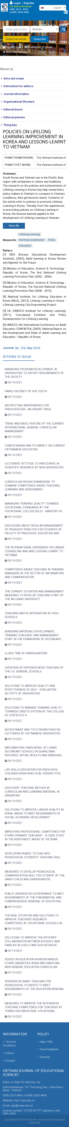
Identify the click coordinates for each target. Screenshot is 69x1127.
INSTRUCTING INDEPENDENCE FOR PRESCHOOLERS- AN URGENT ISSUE (28, 407)
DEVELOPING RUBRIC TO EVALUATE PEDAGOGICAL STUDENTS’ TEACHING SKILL (33, 855)
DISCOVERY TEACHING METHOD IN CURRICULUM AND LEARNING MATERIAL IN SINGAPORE (32, 791)
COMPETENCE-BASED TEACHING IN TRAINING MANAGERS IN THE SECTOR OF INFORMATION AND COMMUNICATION (34, 573)
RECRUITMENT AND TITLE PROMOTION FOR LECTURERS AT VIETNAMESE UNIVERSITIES (32, 731)
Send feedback (49, 1049)
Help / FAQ (46, 1041)
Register (29, 3)
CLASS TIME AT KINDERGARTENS (26, 653)
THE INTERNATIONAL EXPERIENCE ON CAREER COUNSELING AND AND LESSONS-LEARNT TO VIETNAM (34, 551)
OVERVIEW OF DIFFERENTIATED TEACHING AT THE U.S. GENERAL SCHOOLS (34, 669)
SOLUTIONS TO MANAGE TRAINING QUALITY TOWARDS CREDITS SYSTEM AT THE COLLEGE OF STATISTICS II (34, 711)
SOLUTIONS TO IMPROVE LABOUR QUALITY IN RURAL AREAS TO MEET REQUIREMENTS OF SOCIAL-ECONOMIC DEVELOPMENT (34, 813)
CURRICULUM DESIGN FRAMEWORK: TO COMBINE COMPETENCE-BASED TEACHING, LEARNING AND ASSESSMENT (32, 485)
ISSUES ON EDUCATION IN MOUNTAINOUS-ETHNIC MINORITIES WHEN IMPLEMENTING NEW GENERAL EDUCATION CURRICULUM (32, 963)
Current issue (13, 47)
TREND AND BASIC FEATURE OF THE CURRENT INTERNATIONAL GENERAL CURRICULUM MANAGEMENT (34, 427)
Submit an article (16, 39)
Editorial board (12, 109)
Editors (10, 1053)
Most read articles (16, 51)
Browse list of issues (39, 47)
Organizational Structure (18, 101)
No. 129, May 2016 (27, 348)
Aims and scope (13, 78)
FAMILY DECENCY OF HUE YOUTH (26, 391)
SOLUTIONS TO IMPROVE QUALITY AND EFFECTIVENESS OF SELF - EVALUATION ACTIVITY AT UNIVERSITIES (30, 689)
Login (16, 3)
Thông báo (10, 125)
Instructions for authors (18, 86)
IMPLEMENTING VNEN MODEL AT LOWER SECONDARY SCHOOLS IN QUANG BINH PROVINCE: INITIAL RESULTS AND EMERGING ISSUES (33, 751)
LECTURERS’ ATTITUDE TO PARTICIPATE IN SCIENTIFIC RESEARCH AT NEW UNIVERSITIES (34, 465)
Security (45, 1056)
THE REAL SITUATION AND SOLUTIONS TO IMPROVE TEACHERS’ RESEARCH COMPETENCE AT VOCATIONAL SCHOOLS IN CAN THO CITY (33, 919)
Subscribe (40, 39)
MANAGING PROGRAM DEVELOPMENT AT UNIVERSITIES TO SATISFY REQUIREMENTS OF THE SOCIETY (34, 373)
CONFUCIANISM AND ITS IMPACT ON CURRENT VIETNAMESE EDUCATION (35, 447)
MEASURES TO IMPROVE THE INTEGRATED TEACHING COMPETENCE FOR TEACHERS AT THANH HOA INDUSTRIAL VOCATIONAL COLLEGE (33, 1007)
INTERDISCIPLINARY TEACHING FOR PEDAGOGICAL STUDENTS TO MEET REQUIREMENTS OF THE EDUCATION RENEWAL (34, 985)
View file (14, 225)
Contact (10, 1060)
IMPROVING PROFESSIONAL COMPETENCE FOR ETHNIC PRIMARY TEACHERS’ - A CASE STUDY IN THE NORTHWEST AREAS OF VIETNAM (35, 835)
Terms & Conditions (9, 1043)
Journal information (16, 94)
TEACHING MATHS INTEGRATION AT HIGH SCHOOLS (31, 615)
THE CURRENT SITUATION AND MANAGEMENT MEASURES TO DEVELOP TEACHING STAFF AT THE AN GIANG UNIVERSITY (34, 595)
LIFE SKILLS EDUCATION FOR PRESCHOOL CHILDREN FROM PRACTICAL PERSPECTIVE (33, 771)
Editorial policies (14, 117)
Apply (63, 29)
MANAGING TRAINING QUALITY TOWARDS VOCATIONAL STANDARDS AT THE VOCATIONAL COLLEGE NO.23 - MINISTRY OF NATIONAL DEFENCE (33, 507)
